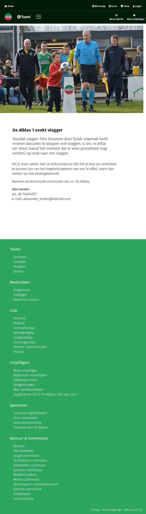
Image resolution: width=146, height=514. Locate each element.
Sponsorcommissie (27, 423)
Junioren (19, 262)
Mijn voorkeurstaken (28, 389)
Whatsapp (99, 6)
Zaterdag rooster (25, 380)
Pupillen (19, 266)
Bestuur (19, 446)
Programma (21, 290)
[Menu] (39, 17)
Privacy (18, 352)
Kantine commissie (27, 489)
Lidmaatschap (23, 328)
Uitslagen (20, 295)
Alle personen (23, 451)
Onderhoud (21, 494)
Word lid (19, 318)
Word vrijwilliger (136, 19)
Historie (19, 323)
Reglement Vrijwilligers (30, 375)
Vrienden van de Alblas (30, 427)
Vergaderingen (24, 385)
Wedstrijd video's (26, 300)
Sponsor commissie (28, 470)
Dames (18, 271)
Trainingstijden (24, 342)
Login (138, 6)
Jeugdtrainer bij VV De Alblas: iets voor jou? (45, 394)
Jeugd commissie (26, 456)
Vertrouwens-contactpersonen (35, 484)
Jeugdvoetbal (23, 337)
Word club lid (116, 19)
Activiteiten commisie (29, 465)
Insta (114, 6)
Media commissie (26, 479)
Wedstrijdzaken (24, 475)
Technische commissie (30, 460)
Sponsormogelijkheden (30, 413)
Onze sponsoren (25, 418)
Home (10, 6)
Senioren (19, 257)
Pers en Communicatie (30, 347)
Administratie (23, 499)
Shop (126, 6)
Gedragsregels (23, 333)
